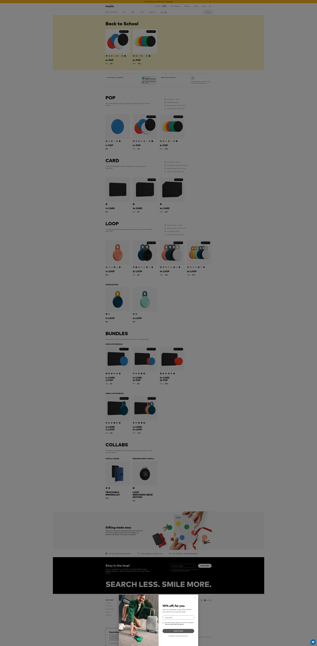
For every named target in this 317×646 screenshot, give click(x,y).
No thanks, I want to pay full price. (178, 635)
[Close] (195, 598)
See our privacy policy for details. (174, 624)
